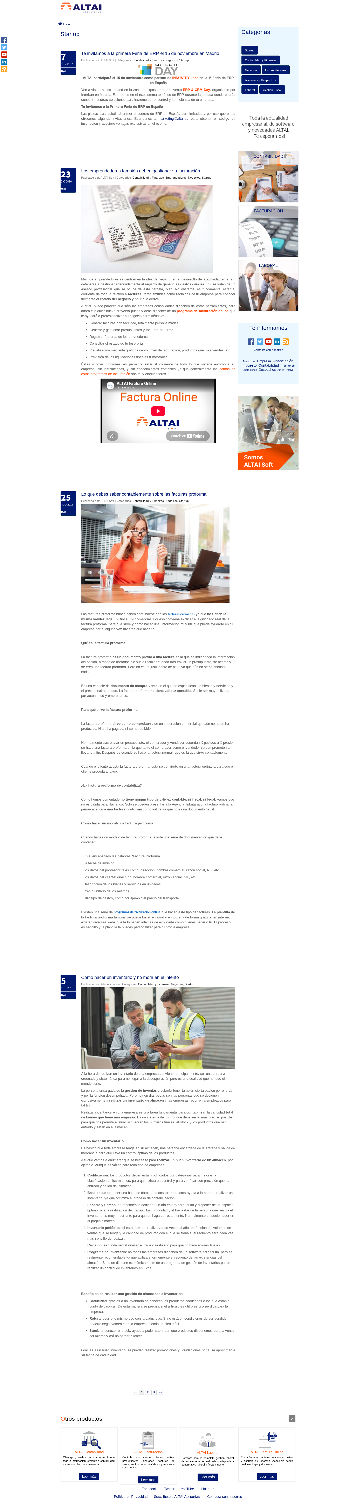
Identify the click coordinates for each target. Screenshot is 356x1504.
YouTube (187, 1489)
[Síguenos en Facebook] (4, 40)
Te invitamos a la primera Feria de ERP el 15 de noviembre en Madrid (150, 53)
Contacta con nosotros (268, 349)
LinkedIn (207, 1489)
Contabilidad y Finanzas (148, 60)
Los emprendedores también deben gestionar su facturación (140, 170)
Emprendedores (175, 177)
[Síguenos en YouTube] (4, 54)
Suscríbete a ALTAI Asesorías (177, 1497)
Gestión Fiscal (272, 90)
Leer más (89, 1476)
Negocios (171, 60)
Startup (184, 60)
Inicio (66, 24)
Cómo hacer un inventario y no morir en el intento (130, 977)
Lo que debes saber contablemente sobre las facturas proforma (143, 494)
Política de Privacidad (131, 1497)
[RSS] (4, 68)
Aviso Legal (108, 1403)
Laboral (250, 90)
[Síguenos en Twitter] (4, 47)
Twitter (169, 1489)
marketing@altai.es (173, 119)
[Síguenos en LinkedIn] (4, 61)
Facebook (149, 1489)
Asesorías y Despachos (260, 80)
